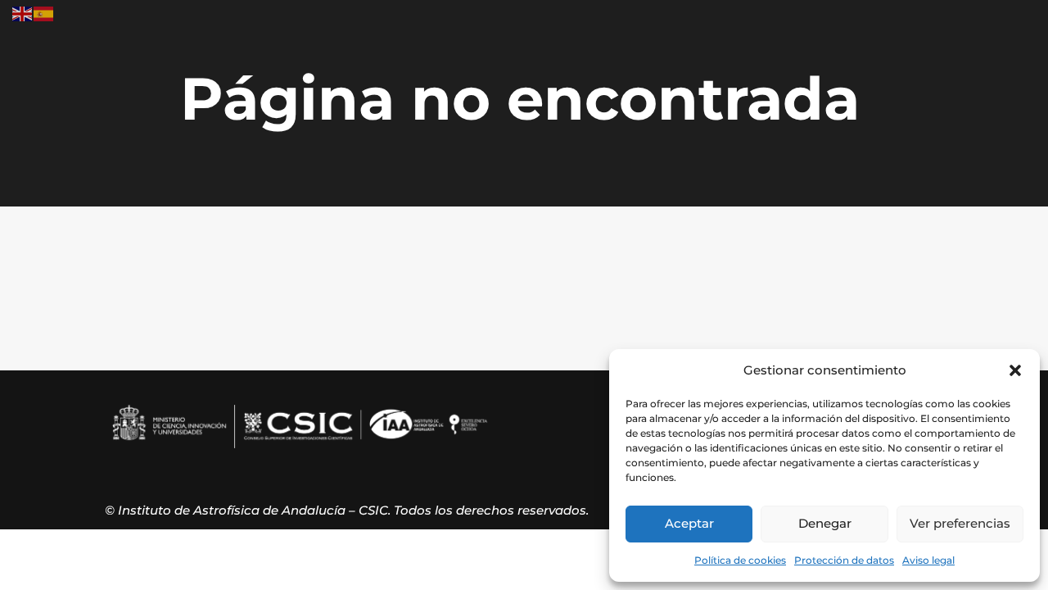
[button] (1015, 370)
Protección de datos (844, 560)
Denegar (825, 523)
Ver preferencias (960, 523)
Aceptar (689, 523)
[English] (23, 12)
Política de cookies (740, 560)
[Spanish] (44, 12)
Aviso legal (928, 560)
